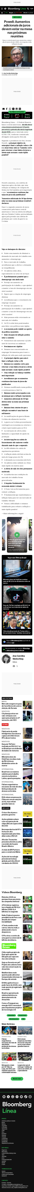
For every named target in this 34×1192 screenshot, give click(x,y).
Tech (3, 1155)
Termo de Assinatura (7, 1172)
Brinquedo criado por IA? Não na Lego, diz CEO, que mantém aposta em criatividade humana (9, 1068)
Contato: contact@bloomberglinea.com (12, 1184)
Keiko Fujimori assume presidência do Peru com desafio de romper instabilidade (12, 918)
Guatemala (4, 1141)
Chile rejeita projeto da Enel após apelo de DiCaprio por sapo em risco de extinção (11, 955)
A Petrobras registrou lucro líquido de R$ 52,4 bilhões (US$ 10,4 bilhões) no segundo (11, 908)
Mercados (17, 17)
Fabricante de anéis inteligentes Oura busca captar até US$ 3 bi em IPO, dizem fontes (11, 734)
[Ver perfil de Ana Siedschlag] (7, 661)
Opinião (4, 1161)
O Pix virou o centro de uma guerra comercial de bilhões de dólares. (12, 938)
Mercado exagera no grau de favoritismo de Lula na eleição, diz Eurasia (12, 706)
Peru (3, 1132)
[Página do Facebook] (4, 1096)
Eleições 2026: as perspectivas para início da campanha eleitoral (11, 899)
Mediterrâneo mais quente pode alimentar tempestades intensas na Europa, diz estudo (12, 976)
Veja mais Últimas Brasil (17, 558)
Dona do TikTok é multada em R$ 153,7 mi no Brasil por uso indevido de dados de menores (16, 607)
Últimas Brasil (11, 1015)
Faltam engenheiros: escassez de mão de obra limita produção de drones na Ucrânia (12, 787)
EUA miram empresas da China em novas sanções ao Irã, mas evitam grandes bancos (11, 800)
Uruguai (4, 1137)
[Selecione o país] (5, 9)
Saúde (3, 1162)
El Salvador (5, 1140)
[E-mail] (14, 666)
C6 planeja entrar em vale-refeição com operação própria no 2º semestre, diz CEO (11, 716)
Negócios (4, 1150)
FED (23, 1019)
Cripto (3, 1164)
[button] (3, 108)
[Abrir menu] (2, 8)
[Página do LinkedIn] (21, 1096)
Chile (3, 1130)
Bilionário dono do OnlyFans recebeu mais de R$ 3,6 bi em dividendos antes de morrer (16, 581)
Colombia (4, 1127)
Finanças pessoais (7, 1159)
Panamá (4, 1135)
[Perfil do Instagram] (17, 1096)
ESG (3, 1158)
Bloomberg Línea (14, 1019)
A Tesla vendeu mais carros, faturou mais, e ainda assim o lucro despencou (10, 928)
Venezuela (4, 1129)
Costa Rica (5, 1138)
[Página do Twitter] (8, 1096)
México (4, 1124)
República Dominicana (8, 1143)
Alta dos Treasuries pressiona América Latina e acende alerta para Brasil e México (12, 843)
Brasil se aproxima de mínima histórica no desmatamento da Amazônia (10, 996)
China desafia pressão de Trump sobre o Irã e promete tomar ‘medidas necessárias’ (17, 632)
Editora (15, 662)
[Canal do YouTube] (12, 1096)
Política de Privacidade (8, 1174)
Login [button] (31, 8)
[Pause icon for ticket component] (2, 13)
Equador (4, 1133)
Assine (3, 1171)
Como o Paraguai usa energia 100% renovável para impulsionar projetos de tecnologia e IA (12, 1006)
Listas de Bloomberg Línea (9, 1153)
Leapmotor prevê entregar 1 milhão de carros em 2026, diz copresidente (25, 1068)
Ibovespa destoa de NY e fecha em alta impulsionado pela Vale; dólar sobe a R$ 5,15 (11, 832)
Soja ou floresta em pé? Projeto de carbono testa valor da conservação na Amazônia (11, 965)
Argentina (4, 1125)
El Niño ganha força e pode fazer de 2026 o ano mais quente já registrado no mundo (12, 986)
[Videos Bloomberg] (17, 892)
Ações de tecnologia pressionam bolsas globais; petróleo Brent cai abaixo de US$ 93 (11, 860)
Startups (4, 1156)
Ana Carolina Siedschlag (11, 73)
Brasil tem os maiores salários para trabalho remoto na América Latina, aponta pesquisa (11, 775)
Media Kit (4, 1176)
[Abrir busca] (28, 8)
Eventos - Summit (6, 1182)
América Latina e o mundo (8, 1121)
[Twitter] (17, 666)
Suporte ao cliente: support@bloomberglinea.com (15, 1186)
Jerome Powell (22, 1015)
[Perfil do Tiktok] (25, 1096)
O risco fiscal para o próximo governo (9, 813)
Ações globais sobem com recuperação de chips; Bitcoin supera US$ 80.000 (12, 822)
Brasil (3, 1122)
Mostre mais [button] (17, 1079)
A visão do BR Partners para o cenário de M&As (11, 851)
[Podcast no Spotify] (30, 1096)
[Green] (17, 946)
